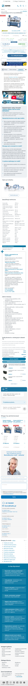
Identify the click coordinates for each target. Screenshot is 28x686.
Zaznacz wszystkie (14, 359)
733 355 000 (4, 527)
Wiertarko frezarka (8, 548)
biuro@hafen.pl (10, 506)
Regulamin (4, 662)
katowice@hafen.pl (5, 536)
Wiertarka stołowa (8, 554)
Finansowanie (5, 665)
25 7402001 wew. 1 (6, 510)
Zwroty (3, 664)
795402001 (9, 519)
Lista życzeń (6, 35)
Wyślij (14, 497)
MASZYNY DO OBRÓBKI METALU (6, 649)
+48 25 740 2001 (19, 676)
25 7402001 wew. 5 (6, 518)
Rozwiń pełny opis (14, 195)
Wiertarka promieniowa (10, 557)
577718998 (4, 519)
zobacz (13, 540)
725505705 (4, 511)
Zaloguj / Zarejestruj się (19, 1)
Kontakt (16, 665)
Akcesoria (20, 69)
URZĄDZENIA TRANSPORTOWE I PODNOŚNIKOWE (21, 649)
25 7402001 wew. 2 (6, 533)
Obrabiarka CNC (8, 561)
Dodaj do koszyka (18, 55)
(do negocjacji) (10, 39)
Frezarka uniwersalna (9, 550)
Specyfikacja (4, 69)
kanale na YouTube (13, 77)
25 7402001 (10, 503)
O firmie (17, 664)
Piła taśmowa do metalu (10, 546)
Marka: (23, 11)
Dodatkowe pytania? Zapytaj (13, 59)
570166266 (4, 535)
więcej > (24, 30)
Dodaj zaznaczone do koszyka (14, 361)
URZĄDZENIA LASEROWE (19, 656)
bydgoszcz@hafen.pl (5, 528)
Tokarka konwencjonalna (10, 544)
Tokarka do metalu (8, 543)
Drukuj (25, 35)
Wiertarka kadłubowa (9, 556)
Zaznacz (24, 367)
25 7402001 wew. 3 (6, 526)
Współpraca (17, 662)
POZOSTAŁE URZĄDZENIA (19, 651)
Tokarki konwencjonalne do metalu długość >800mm (17, 9)
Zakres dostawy (12, 69)
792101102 (14, 511)
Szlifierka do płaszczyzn (9, 559)
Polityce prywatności (9, 493)
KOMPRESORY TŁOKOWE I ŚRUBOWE (20, 654)
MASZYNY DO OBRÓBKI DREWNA (6, 655)
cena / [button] (5, 45)
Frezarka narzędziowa (9, 552)
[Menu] (26, 6)
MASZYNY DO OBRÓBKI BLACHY (6, 652)
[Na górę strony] (3, 69)
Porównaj (16, 35)
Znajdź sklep (7, 1)
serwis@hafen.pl (4, 521)
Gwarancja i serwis (6, 667)
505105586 (9, 511)
